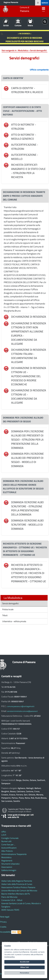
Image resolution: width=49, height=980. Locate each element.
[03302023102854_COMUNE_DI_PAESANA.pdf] (6, 323)
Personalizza (24, 973)
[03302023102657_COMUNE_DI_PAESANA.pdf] (6, 390)
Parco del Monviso (9, 897)
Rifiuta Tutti (24, 967)
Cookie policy (9, 957)
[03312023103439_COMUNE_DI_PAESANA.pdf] (6, 165)
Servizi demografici (10, 603)
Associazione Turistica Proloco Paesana (18, 887)
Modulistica (6, 857)
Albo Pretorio (7, 851)
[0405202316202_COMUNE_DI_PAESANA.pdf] (6, 520)
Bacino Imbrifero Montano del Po (15, 893)
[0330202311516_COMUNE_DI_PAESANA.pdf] (6, 88)
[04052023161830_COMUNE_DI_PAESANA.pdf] (6, 502)
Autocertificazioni (9, 847)
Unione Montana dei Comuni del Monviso (19, 890)
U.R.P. (3, 834)
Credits (3, 926)
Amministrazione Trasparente (14, 854)
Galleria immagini (8, 870)
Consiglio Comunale (9, 838)
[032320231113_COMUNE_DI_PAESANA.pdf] (6, 317)
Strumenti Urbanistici (10, 863)
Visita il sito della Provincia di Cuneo (16, 884)
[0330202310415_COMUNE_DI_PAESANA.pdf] (6, 350)
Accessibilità (5, 931)
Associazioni (6, 867)
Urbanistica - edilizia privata (14, 621)
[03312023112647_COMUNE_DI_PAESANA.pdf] (6, 155)
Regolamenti (6, 860)
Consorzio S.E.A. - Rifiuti (11, 900)
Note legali (4, 916)
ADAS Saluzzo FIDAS (10, 909)
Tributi (5, 615)
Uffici (3, 831)
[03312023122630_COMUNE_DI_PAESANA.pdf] (6, 135)
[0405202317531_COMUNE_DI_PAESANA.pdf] (6, 454)
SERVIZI (45, 2)
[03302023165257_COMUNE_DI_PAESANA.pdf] (6, 565)
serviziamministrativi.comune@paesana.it (22, 711)
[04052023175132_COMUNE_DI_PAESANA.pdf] (6, 431)
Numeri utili (6, 841)
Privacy (3, 921)
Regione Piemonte (11, 2)
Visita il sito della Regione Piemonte (16, 880)
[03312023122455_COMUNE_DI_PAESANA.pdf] (6, 124)
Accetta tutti (24, 962)
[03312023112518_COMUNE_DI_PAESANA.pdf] (6, 145)
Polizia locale (7, 609)
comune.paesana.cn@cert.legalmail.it (20, 706)
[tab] (25, 78)
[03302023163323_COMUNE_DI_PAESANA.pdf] (6, 368)
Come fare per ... (8, 844)
